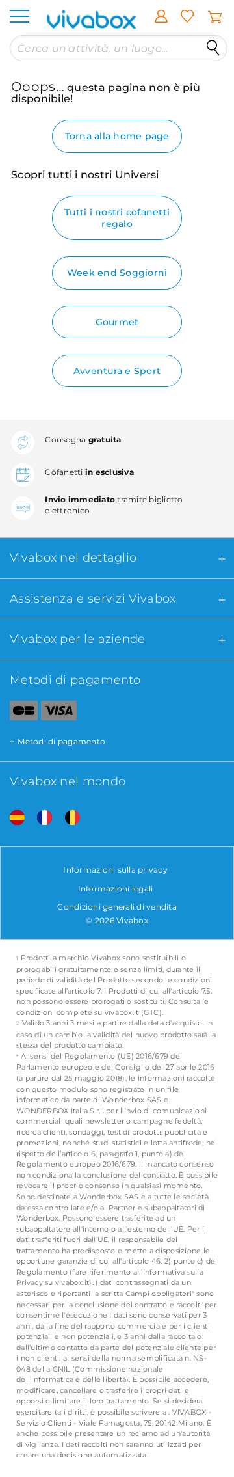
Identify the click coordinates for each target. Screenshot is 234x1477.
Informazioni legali (115, 888)
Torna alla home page (117, 136)
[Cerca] (213, 48)
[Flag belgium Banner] (67, 818)
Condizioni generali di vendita (117, 907)
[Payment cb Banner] (19, 713)
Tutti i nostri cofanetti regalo (117, 218)
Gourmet (117, 322)
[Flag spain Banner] (12, 818)
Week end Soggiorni (117, 272)
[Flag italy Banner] (39, 818)
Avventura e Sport (117, 371)
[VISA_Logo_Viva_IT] (59, 713)
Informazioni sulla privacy (115, 869)
